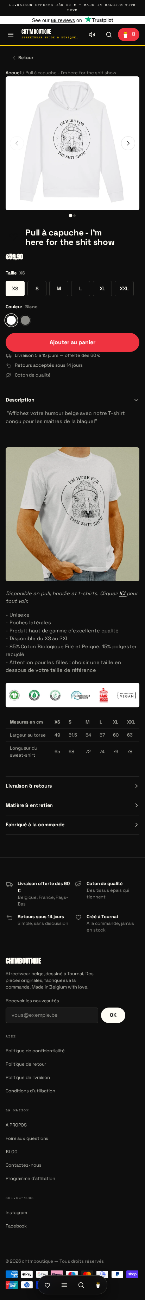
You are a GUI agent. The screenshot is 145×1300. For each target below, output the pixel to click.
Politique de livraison (28, 1077)
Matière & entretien (29, 805)
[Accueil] (47, 1285)
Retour (25, 58)
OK (113, 1015)
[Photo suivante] (128, 143)
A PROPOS (16, 1125)
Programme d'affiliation (30, 1178)
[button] (13, 237)
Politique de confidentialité (35, 1051)
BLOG (12, 1152)
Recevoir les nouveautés (32, 1001)
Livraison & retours (29, 786)
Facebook (16, 1226)
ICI (122, 593)
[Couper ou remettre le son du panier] (92, 34)
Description (20, 400)
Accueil (13, 73)
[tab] (70, 215)
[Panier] (98, 1285)
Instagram (16, 1213)
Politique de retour (26, 1064)
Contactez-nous (24, 1165)
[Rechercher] (108, 34)
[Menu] (11, 34)
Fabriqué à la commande (35, 824)
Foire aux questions (27, 1138)
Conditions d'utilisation (30, 1091)
